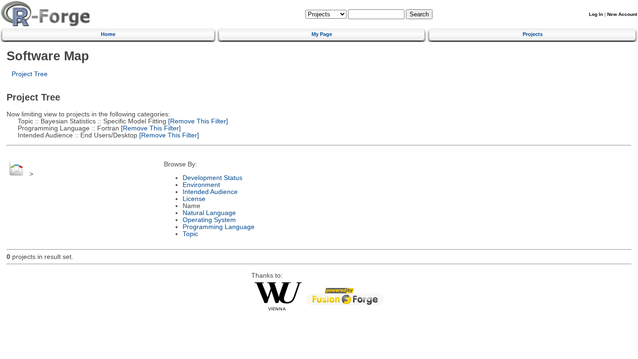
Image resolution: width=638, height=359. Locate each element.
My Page (322, 34)
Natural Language (209, 212)
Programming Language (219, 226)
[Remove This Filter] (197, 121)
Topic (190, 233)
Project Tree (30, 74)
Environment (201, 184)
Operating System (209, 219)
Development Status (212, 177)
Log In (596, 14)
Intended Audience (210, 191)
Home (108, 34)
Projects (533, 34)
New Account (622, 14)
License (194, 198)
